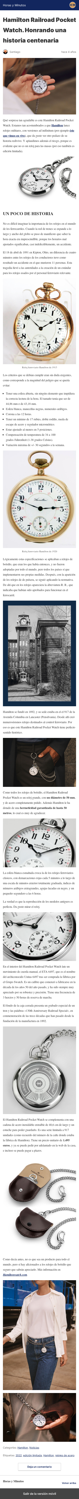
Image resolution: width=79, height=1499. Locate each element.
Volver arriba (69, 1483)
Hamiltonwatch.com (15, 1275)
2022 (19, 1455)
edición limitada (32, 1455)
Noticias (34, 1447)
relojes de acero (64, 1455)
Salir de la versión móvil (39, 1494)
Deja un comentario (39, 1466)
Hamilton (57, 125)
